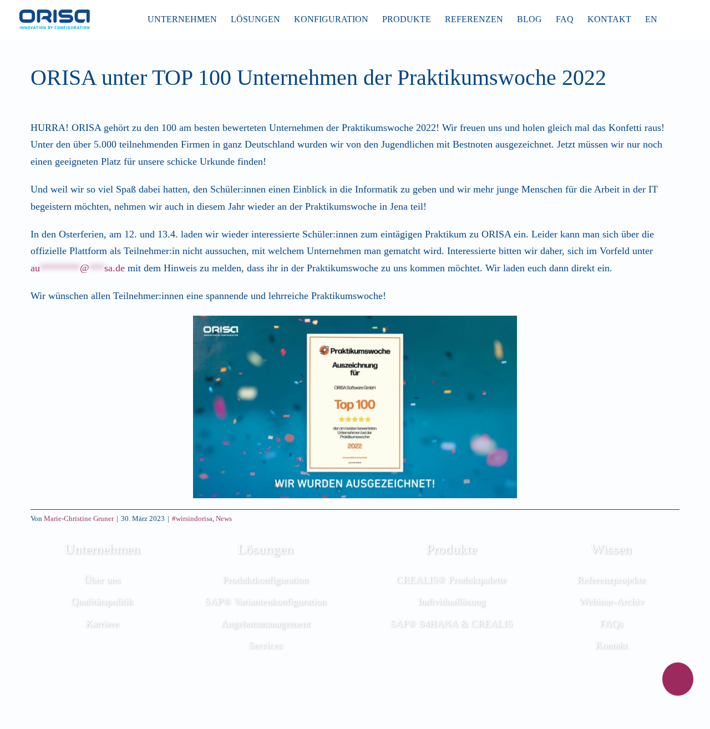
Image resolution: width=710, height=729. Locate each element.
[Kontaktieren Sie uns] (677, 679)
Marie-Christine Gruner (79, 518)
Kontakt (611, 645)
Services (265, 645)
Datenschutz (225, 699)
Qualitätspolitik (102, 601)
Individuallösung (451, 601)
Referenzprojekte (611, 579)
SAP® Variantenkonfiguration (265, 601)
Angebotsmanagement (265, 623)
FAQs (611, 623)
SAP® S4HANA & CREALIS (451, 623)
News (224, 518)
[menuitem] (651, 19)
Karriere (102, 623)
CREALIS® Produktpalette (451, 579)
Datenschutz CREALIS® (290, 699)
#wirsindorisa (192, 518)
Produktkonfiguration (265, 579)
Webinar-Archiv (611, 601)
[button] (674, 19)
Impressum (352, 699)
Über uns (102, 579)
